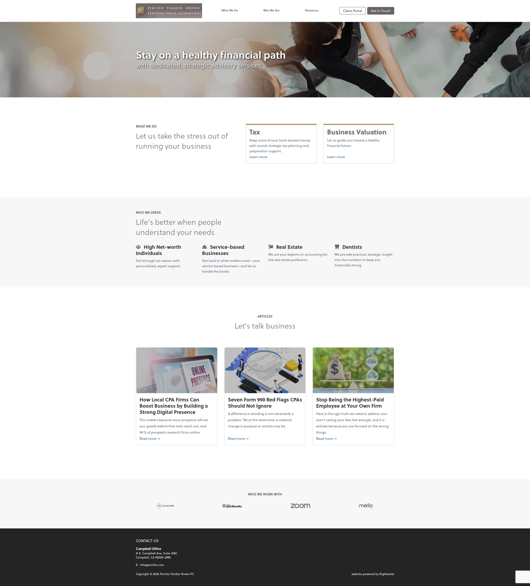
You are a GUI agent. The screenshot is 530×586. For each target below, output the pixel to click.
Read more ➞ (177, 438)
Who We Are (271, 10)
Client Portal (352, 10)
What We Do (230, 10)
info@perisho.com (152, 565)
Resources (311, 10)
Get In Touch (381, 10)
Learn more (266, 156)
